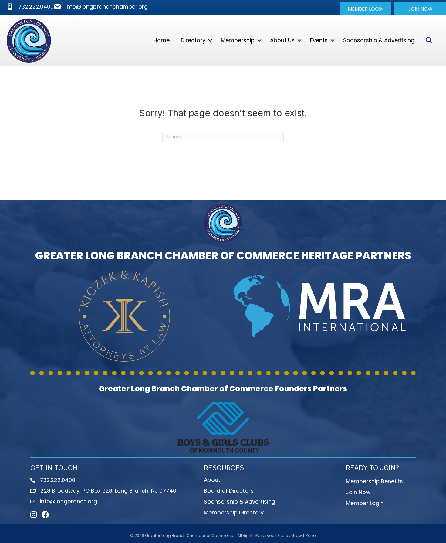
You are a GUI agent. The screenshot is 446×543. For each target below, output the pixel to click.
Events (319, 40)
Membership (238, 40)
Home (162, 40)
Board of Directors (229, 490)
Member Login (365, 503)
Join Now (358, 492)
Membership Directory (234, 512)
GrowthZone (303, 535)
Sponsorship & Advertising (378, 40)
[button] (365, 8)
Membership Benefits (374, 481)
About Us (282, 40)
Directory (193, 40)
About (212, 479)
